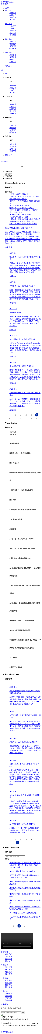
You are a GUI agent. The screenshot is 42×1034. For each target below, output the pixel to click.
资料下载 (12, 62)
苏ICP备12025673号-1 (21, 1023)
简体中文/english (7, 1032)
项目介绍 (12, 13)
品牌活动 (12, 59)
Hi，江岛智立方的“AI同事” (19, 205)
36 (31, 418)
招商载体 (12, 44)
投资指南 (8, 39)
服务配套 (12, 35)
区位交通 (12, 26)
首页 (7, 8)
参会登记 (4, 4)
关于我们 (8, 10)
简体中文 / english (7, 2)
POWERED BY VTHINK (14, 1028)
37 (37, 418)
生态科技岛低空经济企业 (18, 194)
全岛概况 (8, 24)
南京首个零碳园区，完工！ (19, 217)
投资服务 (12, 48)
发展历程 (12, 15)
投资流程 (12, 46)
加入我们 (12, 19)
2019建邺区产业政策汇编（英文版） (23, 871)
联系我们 (8, 66)
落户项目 (12, 33)
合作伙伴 (12, 17)
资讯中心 (8, 53)
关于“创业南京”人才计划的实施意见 (23, 913)
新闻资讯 (12, 55)
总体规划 (12, 28)
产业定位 (12, 42)
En (2, 70)
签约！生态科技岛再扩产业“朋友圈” (23, 224)
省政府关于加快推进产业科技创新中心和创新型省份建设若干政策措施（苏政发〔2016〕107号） (24, 865)
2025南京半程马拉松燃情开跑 (20, 215)
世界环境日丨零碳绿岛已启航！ (21, 208)
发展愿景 (12, 30)
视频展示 (12, 57)
